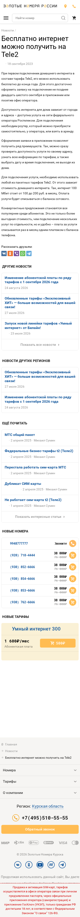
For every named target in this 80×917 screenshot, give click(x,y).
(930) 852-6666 (22, 567)
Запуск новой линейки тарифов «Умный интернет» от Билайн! (38, 325)
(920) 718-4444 (22, 555)
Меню (6, 17)
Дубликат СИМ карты (23, 484)
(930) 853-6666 (22, 590)
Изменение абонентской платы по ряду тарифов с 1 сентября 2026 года (38, 280)
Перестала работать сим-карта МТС (35, 467)
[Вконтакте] (4, 253)
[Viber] (16, 253)
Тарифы (9, 781)
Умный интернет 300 (36, 629)
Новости (7, 30)
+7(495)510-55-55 (74, 6)
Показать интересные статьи (38, 517)
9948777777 (19, 543)
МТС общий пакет (20, 435)
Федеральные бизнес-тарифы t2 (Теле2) (39, 451)
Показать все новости (38, 345)
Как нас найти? (65, 6)
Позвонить (72, 543)
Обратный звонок (40, 829)
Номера (9, 770)
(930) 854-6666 (22, 579)
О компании (13, 793)
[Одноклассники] (10, 253)
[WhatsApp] (22, 253)
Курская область (48, 806)
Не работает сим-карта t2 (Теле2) (33, 500)
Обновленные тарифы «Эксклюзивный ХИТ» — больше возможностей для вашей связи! (40, 302)
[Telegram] (29, 253)
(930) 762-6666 (22, 602)
